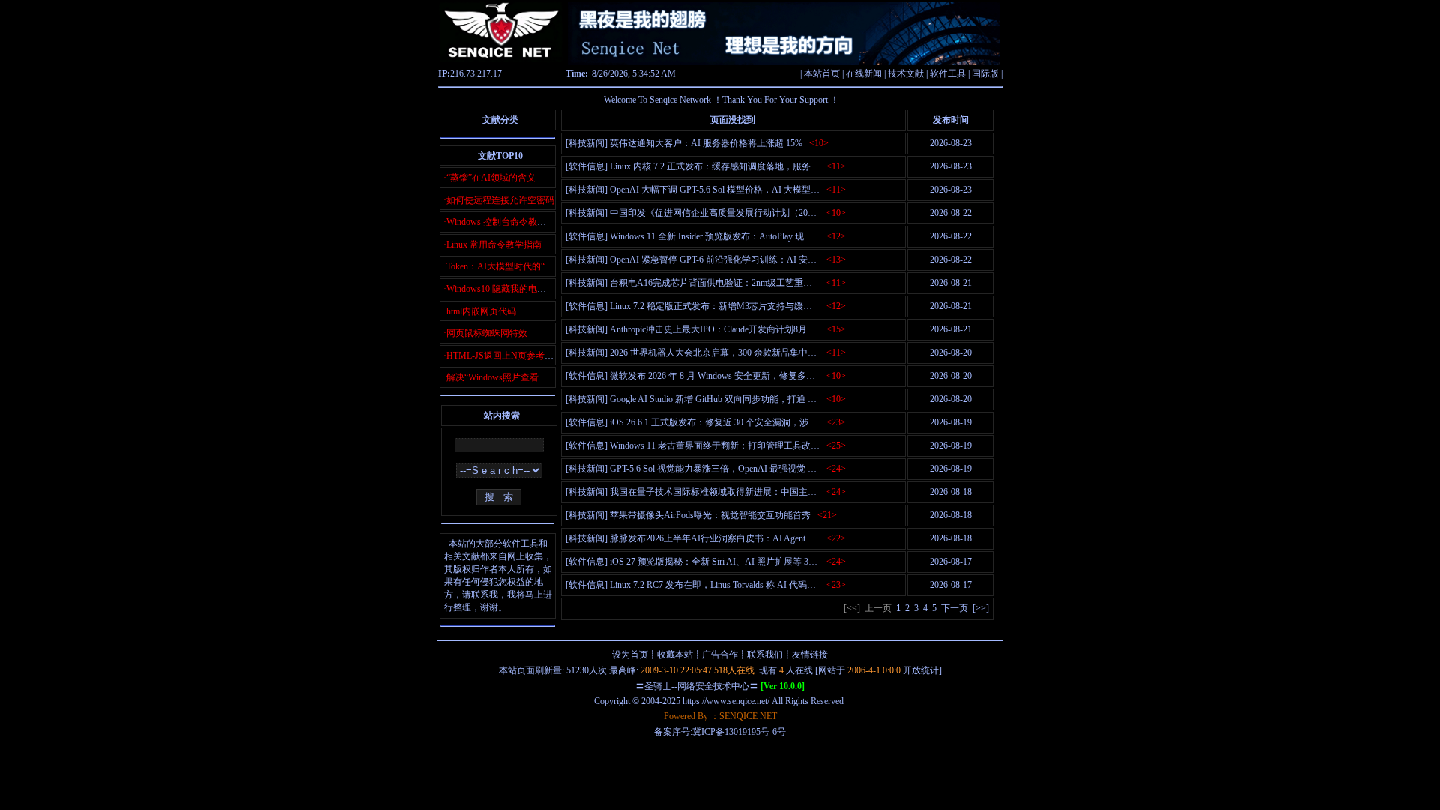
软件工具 (948, 73)
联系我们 (765, 655)
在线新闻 (864, 73)
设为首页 (630, 655)
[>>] (981, 608)
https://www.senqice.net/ (726, 701)
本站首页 (822, 73)
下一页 (954, 608)
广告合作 (720, 655)
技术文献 (906, 73)
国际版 (985, 73)
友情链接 (810, 655)
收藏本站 (675, 655)
